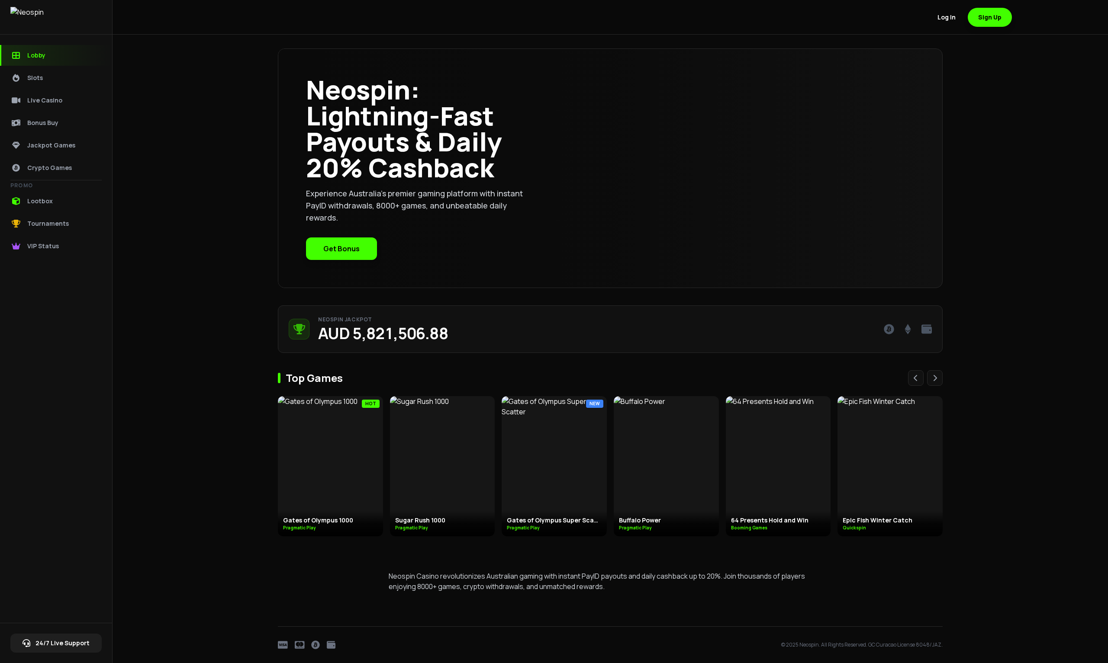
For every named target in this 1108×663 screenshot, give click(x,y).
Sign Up (990, 17)
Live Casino (44, 100)
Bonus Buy (42, 123)
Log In (946, 17)
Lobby (36, 55)
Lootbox (40, 201)
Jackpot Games (51, 145)
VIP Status (43, 246)
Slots (35, 78)
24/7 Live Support (62, 643)
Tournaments (48, 223)
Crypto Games (49, 167)
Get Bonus (341, 248)
